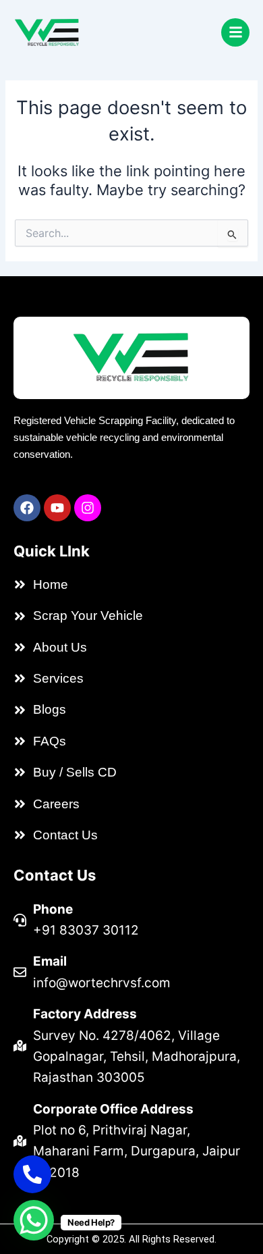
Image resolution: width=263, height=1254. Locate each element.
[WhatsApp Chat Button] (33, 1220)
